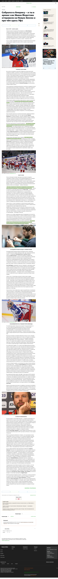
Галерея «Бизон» (25, 548)
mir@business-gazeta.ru (50, 557)
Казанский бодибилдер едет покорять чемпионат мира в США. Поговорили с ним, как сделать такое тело (49, 63)
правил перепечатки (33, 575)
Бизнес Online (4, 547)
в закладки (34, 6)
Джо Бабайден (7, 528)
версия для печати (33, 495)
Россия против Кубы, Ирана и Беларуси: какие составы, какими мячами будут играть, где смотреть (49, 38)
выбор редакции (46, 59)
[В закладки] (39, 25)
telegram (16, 563)
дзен (12, 563)
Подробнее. (5, 523)
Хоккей (3, 9)
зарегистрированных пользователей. (27, 522)
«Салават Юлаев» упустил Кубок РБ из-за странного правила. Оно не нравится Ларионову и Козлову (49, 15)
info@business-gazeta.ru (50, 553)
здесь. (18, 523)
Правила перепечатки (27, 569)
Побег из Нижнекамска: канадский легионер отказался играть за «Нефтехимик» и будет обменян (49, 23)
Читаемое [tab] (45, 9)
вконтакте (3, 563)
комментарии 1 (18, 6)
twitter (8, 563)
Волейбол (1, 553)
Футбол (1, 551)
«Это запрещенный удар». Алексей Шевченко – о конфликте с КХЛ (49, 46)
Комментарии (18, 513)
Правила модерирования (5, 540)
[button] (44, 68)
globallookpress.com (17, 67)
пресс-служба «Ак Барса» (13, 247)
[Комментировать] (39, 24)
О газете (35, 548)
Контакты (35, 550)
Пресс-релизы (2, 557)
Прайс (13, 548)
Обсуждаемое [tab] (49, 9)
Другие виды (2, 555)
